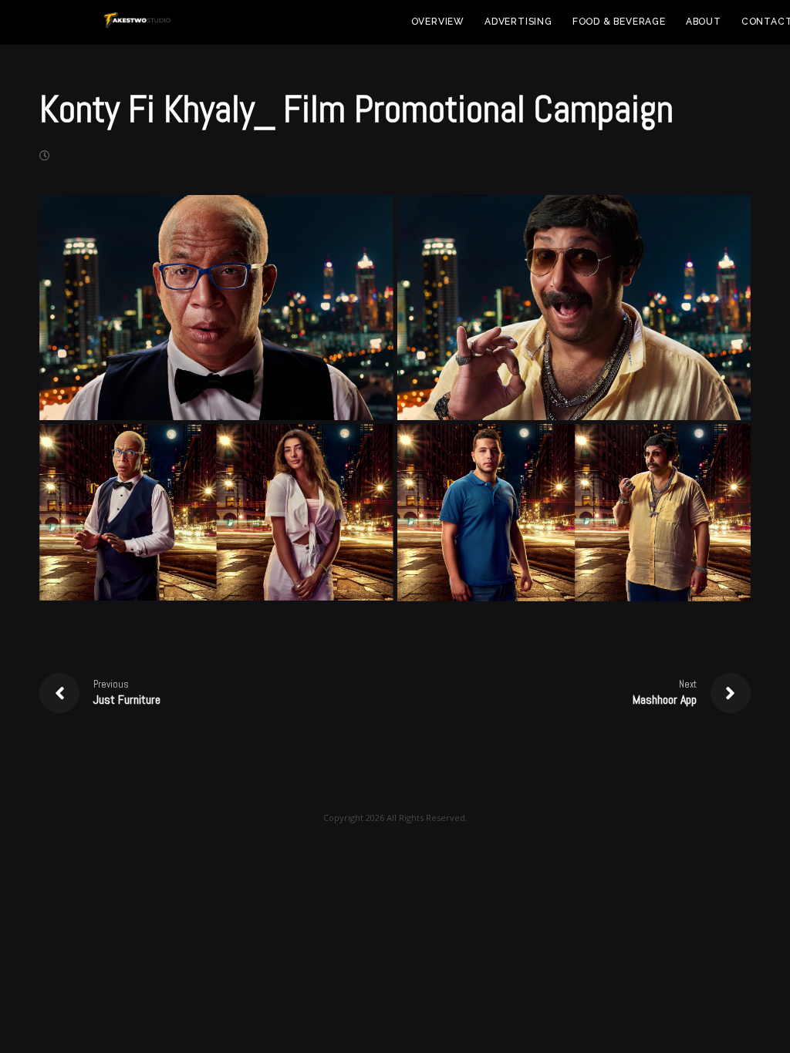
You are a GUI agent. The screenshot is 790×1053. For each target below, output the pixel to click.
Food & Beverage (619, 21)
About (703, 21)
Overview (437, 21)
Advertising (518, 21)
